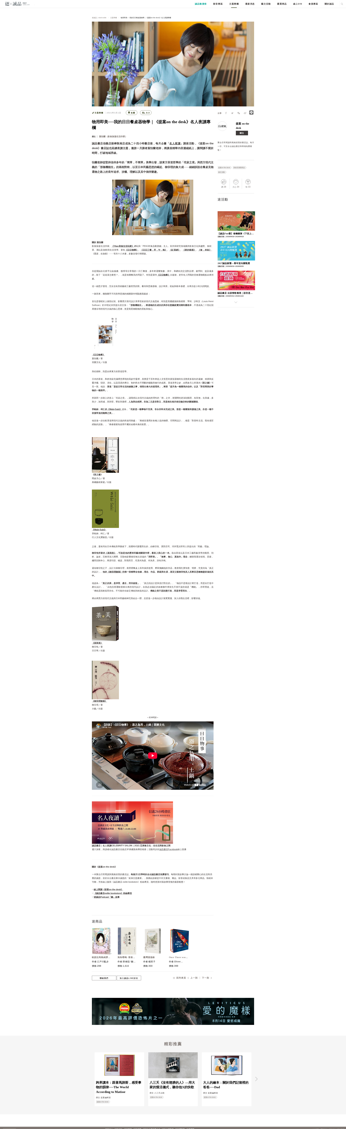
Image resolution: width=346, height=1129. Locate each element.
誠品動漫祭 (201, 4)
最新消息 (250, 4)
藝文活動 (266, 4)
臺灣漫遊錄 (149, 957)
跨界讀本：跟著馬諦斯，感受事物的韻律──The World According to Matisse (118, 1087)
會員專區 (313, 4)
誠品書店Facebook (168, 849)
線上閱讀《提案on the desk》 (108, 889)
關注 (242, 133)
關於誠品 (329, 4)
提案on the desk (224, 168)
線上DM (297, 4)
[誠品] (17, 4)
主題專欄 (234, 4)
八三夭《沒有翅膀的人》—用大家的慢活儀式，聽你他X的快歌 (172, 1085)
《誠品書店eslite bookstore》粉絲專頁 (113, 893)
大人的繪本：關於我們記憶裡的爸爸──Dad (226, 1085)
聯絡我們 (104, 978)
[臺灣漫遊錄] (152, 941)
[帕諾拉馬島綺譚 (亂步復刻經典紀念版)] (101, 941)
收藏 (133, 113)
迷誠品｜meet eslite (99, 18)
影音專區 (218, 4)
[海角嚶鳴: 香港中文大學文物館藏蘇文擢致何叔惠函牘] (127, 941)
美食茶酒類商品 (239, 168)
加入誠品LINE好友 (129, 978)
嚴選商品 (282, 4)
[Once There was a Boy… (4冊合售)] (178, 941)
